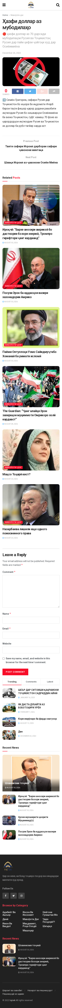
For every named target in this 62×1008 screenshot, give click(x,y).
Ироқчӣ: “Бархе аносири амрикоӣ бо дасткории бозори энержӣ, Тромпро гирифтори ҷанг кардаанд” (27, 234)
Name (6, 613)
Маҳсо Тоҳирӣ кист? (16, 474)
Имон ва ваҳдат (7, 925)
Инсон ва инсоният (28, 913)
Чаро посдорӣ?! (49, 920)
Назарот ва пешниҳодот (40, 990)
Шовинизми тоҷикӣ (17, 783)
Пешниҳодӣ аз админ (13, 994)
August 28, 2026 (11, 424)
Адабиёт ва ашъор (9, 913)
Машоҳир (28, 930)
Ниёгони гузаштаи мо (50, 913)
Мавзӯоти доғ (17, 15)
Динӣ (5, 919)
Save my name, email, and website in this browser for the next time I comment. (28, 660)
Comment (9, 571)
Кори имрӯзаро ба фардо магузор (37, 718)
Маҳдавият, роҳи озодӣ (29, 925)
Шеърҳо (47, 926)
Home (5, 15)
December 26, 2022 (11, 53)
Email (6, 628)
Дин (20, 731)
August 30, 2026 (11, 243)
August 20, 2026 (11, 479)
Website (6, 643)
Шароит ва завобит (12, 990)
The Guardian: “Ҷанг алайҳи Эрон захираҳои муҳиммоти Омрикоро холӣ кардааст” (29, 415)
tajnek (12, 1000)
